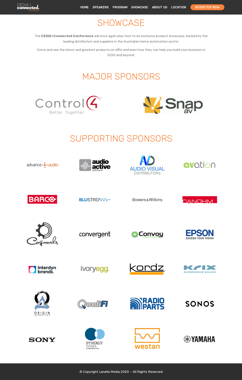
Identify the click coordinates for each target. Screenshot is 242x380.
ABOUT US (159, 7)
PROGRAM (120, 7)
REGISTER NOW (207, 7)
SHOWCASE (139, 7)
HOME (84, 7)
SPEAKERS (101, 7)
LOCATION (178, 7)
